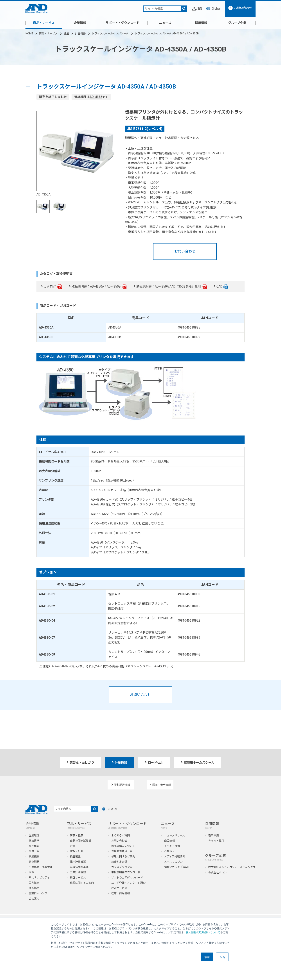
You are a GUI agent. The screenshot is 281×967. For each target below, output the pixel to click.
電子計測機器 (78, 861)
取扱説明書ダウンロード (125, 872)
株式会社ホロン (217, 872)
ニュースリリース (174, 835)
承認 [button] (207, 957)
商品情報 (169, 840)
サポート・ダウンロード (122, 23)
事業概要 (34, 856)
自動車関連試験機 (80, 840)
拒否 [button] (222, 957)
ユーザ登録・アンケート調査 (128, 882)
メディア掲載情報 (174, 856)
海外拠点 (34, 888)
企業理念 (34, 835)
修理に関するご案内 (82, 882)
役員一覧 (34, 851)
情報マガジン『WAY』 (177, 867)
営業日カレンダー (39, 893)
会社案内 (34, 898)
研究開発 (34, 861)
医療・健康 (76, 835)
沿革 (31, 872)
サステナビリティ (39, 877)
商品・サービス (43, 23)
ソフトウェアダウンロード (127, 877)
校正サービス (78, 877)
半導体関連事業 (79, 867)
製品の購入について (123, 846)
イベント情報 (172, 846)
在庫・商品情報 (120, 893)
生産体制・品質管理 (40, 867)
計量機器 (80, 33)
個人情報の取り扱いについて (203, 932)
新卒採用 (213, 835)
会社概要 (34, 846)
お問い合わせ (184, 251)
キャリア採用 (216, 840)
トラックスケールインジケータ (110, 33)
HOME (29, 33)
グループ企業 (237, 23)
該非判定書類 (119, 861)
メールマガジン (173, 861)
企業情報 (80, 23)
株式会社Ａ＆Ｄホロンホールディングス (232, 867)
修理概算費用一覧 (121, 851)
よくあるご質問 (120, 835)
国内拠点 (34, 882)
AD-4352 (96, 97)
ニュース (165, 23)
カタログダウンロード (124, 867)
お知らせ (169, 851)
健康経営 (34, 840)
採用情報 (201, 23)
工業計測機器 (78, 872)
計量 (66, 33)
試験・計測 (76, 851)
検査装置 (75, 856)
